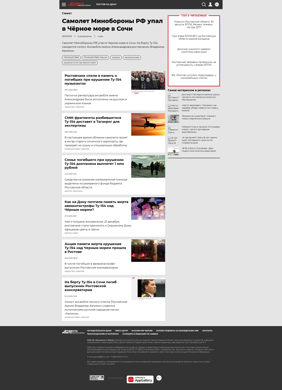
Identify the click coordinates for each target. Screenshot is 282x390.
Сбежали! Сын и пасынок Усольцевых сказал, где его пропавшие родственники (201, 129)
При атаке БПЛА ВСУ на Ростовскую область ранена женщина (194, 37)
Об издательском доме (99, 331)
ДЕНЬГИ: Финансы (73, 191)
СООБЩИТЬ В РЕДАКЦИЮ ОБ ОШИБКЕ (140, 334)
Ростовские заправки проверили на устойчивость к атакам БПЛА (194, 63)
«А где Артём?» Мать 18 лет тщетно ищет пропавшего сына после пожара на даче (199, 140)
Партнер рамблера (115, 378)
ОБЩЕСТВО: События (74, 107)
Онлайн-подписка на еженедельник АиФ (177, 331)
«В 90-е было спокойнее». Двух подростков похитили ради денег (199, 149)
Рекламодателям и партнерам (103, 334)
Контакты (207, 331)
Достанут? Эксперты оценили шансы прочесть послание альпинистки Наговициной (201, 97)
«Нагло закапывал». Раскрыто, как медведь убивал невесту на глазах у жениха (200, 108)
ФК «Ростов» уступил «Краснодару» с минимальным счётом (194, 76)
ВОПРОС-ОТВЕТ (71, 233)
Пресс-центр (121, 331)
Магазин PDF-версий (142, 331)
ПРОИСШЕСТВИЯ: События (77, 149)
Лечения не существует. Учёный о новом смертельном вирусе (199, 117)
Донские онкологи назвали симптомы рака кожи (193, 50)
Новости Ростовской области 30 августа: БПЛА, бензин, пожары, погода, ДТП (193, 24)
